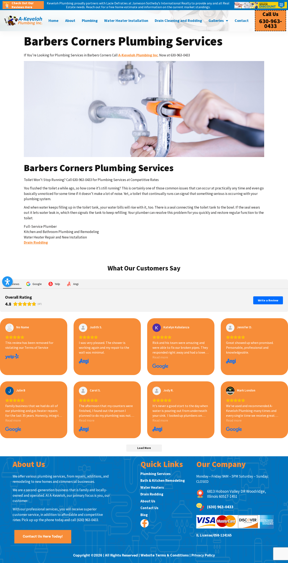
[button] (7, 281)
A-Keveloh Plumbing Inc (138, 55)
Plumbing (90, 20)
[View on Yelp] (9, 327)
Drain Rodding (36, 242)
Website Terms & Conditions (165, 555)
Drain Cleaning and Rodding (178, 20)
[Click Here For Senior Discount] (260, 5)
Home (53, 20)
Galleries (216, 20)
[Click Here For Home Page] (23, 21)
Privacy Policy (203, 555)
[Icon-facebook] (144, 523)
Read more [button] (160, 357)
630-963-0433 (270, 23)
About (70, 20)
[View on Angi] (83, 327)
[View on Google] (156, 327)
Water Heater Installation (126, 20)
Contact (242, 20)
